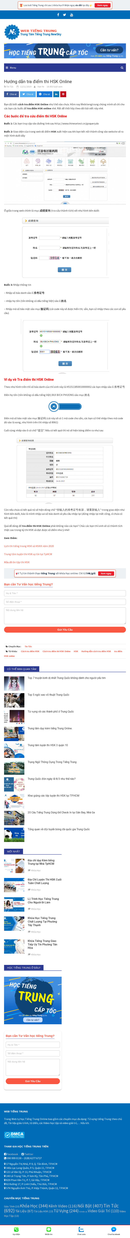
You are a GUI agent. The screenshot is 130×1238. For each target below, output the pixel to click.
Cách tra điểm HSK (30, 651)
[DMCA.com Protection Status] (14, 1134)
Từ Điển (83, 1212)
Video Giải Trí (103, 1210)
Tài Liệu (24, 1211)
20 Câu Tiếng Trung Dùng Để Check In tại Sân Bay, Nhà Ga (61, 812)
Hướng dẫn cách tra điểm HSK (96, 651)
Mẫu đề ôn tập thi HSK (17, 562)
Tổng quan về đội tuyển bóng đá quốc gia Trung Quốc (59, 829)
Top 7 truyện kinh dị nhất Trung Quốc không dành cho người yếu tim (67, 678)
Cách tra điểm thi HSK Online (57, 651)
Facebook (12, 1154)
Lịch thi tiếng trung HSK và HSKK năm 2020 (29, 546)
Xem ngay (102, 5)
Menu (13, 67)
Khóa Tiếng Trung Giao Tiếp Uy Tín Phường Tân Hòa (42, 944)
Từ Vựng (66, 1210)
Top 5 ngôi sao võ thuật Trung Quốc (48, 694)
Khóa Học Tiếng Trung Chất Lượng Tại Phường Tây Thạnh (42, 921)
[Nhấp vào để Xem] (65, 50)
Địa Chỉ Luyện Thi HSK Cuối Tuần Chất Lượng (44, 881)
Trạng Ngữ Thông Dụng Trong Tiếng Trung (52, 762)
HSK (76, 651)
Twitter (28, 1154)
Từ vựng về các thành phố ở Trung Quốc (51, 711)
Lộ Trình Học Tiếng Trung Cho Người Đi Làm (43, 900)
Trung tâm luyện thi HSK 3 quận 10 (48, 745)
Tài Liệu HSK (43, 1211)
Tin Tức (28, 646)
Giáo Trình (11, 1206)
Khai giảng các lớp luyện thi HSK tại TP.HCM (53, 795)
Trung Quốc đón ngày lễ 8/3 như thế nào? (52, 778)
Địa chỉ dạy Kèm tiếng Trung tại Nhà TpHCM (41, 862)
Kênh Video (63, 1206)
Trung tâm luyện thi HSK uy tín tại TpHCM (28, 554)
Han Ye (41, 86)
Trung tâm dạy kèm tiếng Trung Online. (50, 728)
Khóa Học (34, 1206)
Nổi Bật (90, 1206)
